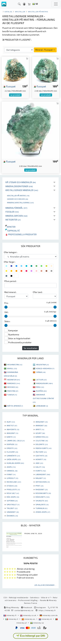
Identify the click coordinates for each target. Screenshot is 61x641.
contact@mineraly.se (23, 610)
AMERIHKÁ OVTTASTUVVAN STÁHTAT (43, 398)
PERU (40, 387)
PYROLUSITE (13, 489)
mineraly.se (38, 623)
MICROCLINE (14, 482)
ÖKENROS (12, 516)
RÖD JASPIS (13, 497)
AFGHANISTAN (14, 364)
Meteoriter (13, 219)
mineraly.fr (11, 615)
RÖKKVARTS (42, 497)
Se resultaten (30, 348)
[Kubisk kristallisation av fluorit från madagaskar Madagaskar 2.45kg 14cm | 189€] (45, 69)
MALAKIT (41, 478)
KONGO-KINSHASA (45, 368)
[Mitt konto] (24, 4)
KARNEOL (12, 471)
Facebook (27, 607)
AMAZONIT (42, 422)
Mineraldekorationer (19, 186)
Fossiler (12, 211)
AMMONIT (41, 425)
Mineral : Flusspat (44, 49)
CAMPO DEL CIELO (16, 440)
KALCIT (40, 467)
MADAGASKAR (44, 383)
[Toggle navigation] (55, 4)
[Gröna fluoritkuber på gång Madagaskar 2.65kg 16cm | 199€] (30, 129)
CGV (5, 597)
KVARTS (41, 471)
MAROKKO (13, 383)
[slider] (6, 307)
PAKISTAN (12, 391)
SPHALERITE (42, 504)
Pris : (6, 303)
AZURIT (40, 433)
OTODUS (12, 486)
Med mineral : (10, 292)
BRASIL (12, 368)
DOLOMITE (42, 444)
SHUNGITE (42, 500)
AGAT (11, 422)
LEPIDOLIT (12, 478)
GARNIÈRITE (13, 455)
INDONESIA (13, 379)
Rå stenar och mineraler (20, 182)
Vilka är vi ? (46, 597)
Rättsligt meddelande (18, 597)
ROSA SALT (13, 493)
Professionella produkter (22, 234)
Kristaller (20, 12)
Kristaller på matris (18, 195)
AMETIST (12, 425)
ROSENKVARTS (43, 493)
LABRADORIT (43, 474)
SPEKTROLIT (13, 504)
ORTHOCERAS (43, 482)
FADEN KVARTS (43, 448)
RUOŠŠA (41, 391)
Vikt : (6, 312)
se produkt (15, 95)
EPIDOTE (12, 448)
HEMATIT (41, 459)
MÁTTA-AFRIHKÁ (15, 406)
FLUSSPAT (12, 452)
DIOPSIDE (12, 444)
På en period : (10, 281)
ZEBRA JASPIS (43, 512)
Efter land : (38, 292)
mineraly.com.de (50, 615)
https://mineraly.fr (47, 610)
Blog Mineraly (12, 607)
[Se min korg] (29, 4)
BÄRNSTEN (42, 437)
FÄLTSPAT (41, 452)
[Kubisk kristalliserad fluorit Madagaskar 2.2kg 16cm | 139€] (15, 69)
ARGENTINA (42, 364)
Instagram (41, 607)
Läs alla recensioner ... (45, 585)
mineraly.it (13, 619)
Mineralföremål (16, 208)
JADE (39, 463)
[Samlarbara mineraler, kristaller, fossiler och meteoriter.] (4, 4)
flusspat (10, 86)
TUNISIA (12, 395)
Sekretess (34, 597)
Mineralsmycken (16, 215)
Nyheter (10, 226)
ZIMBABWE (42, 406)
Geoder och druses (17, 199)
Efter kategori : (11, 252)
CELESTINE (42, 440)
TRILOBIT (12, 508)
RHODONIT (42, 489)
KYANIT (11, 474)
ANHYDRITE (13, 429)
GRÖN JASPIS (14, 459)
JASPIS (11, 467)
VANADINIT (13, 512)
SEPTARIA (12, 500)
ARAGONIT (12, 433)
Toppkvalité (12, 230)
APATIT (40, 429)
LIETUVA (41, 379)
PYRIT (39, 486)
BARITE (11, 437)
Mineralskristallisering (20, 202)
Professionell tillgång (28, 600)
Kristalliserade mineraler (21, 190)
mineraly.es (30, 619)
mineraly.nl (46, 619)
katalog (8, 12)
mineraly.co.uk (30, 615)
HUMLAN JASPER (15, 463)
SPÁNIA (41, 372)
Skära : (7, 321)
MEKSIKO (12, 387)
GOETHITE (41, 455)
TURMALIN (41, 508)
